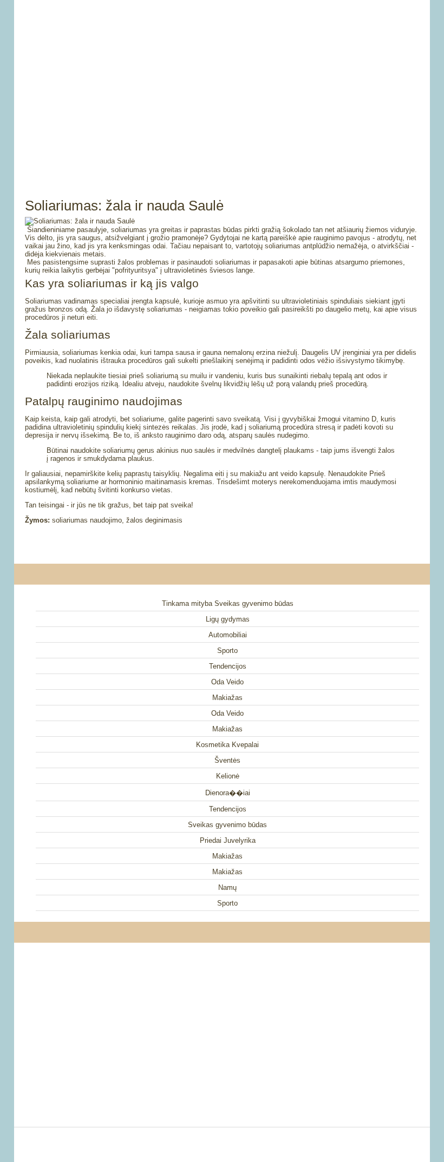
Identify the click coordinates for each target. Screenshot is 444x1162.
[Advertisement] (222, 86)
